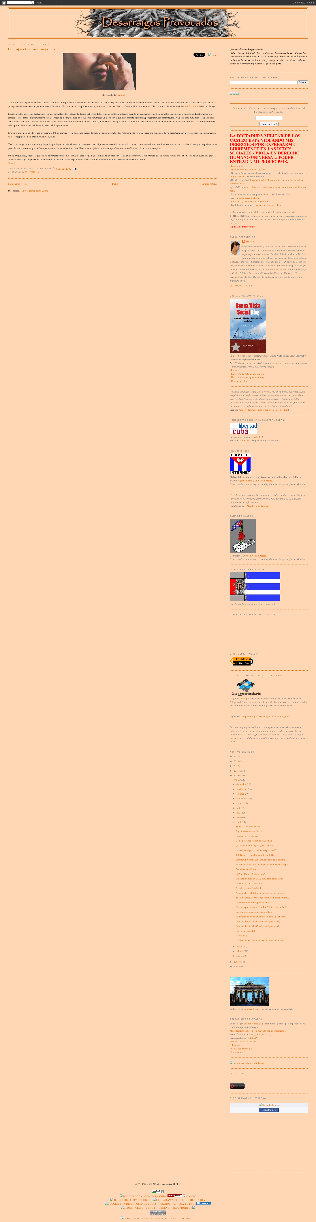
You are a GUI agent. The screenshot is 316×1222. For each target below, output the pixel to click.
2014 (236, 756)
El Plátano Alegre (263, 480)
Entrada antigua (209, 183)
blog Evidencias (238, 176)
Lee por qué (237, 165)
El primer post (237, 1052)
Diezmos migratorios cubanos (268, 204)
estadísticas (244, 440)
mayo (239, 817)
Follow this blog (269, 1110)
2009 (236, 780)
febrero (240, 951)
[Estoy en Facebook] (234, 94)
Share (11, 163)
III (260, 1034)
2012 (236, 766)
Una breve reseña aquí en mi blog (247, 377)
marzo (239, 946)
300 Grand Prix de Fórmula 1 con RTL (255, 854)
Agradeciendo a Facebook (249, 888)
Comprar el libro (239, 381)
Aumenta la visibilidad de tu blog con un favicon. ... (261, 892)
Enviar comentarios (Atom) (35, 190)
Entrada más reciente (18, 183)
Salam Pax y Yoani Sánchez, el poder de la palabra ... (261, 859)
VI (269, 1034)
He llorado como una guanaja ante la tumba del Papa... (262, 864)
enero (239, 955)
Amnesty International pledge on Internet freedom (263, 409)
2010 (236, 775)
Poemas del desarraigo (241, 1048)
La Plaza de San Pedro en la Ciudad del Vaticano (260, 940)
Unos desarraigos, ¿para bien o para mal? (256, 850)
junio (239, 812)
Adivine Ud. (242, 935)
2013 (236, 761)
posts (242, 698)
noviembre (242, 789)
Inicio (115, 183)
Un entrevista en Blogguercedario (252, 902)
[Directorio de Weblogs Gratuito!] (175, 1196)
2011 (236, 770)
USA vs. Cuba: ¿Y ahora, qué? (250, 873)
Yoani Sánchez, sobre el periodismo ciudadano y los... (262, 897)
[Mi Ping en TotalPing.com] (158, 1214)
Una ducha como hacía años (249, 883)
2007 (236, 966)
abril (239, 822)
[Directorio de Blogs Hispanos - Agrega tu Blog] (151, 1203)
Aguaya (250, 241)
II (257, 1034)
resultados (257, 437)
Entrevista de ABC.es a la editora (247, 373)
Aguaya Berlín (245, 480)
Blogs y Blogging (254, 1023)
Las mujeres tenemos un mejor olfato (32, 49)
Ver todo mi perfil (241, 286)
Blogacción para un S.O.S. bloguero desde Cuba (259, 878)
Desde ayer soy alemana (247, 835)
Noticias (34, 172)
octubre (240, 793)
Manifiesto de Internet (258, 505)
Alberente (235, 1045)
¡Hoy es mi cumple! (245, 930)
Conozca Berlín (251, 1008)
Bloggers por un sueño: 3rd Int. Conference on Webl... (262, 907)
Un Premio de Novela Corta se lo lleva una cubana (260, 916)
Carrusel (120, 94)
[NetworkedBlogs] (269, 1104)
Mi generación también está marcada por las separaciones (258, 1030)
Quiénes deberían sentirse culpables (248, 169)
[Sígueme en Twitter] (231, 94)
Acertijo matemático (246, 869)
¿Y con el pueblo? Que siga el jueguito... (256, 845)
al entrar (267, 194)
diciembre (241, 784)
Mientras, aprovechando (248, 826)
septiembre (242, 798)
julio (239, 808)
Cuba (24, 172)
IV (263, 1034)
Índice (234, 370)
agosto (240, 803)
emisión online (190, 106)
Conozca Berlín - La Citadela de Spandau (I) (257, 926)
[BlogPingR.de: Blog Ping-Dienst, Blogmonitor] (156, 1207)
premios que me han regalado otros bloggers (267, 716)
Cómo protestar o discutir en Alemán (254, 840)
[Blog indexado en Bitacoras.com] (143, 1196)
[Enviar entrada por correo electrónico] (74, 169)
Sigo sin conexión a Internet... (250, 831)
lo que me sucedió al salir (247, 197)
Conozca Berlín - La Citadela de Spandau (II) (258, 921)
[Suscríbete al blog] (237, 94)
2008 (236, 961)
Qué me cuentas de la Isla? (243, 1041)
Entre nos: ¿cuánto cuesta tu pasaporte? (250, 201)
